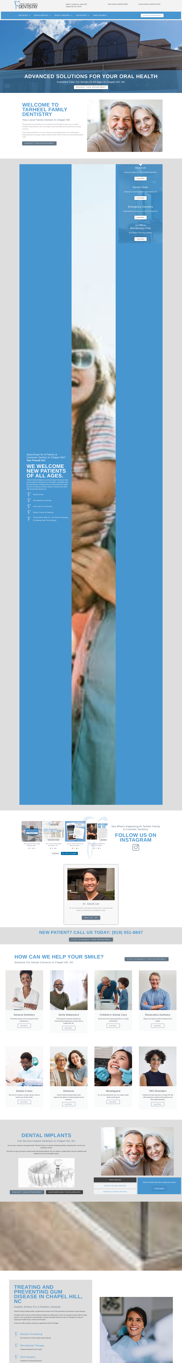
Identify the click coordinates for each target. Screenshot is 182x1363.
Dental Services (41, 15)
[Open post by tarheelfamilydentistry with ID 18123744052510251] (53, 831)
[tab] (115, 1179)
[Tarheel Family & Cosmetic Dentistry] (26, 5)
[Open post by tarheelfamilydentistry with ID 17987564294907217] (97, 831)
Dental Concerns (62, 15)
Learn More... (158, 1025)
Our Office (23, 15)
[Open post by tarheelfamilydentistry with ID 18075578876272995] (75, 831)
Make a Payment (100, 15)
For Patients (81, 15)
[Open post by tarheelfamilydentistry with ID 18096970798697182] (32, 831)
